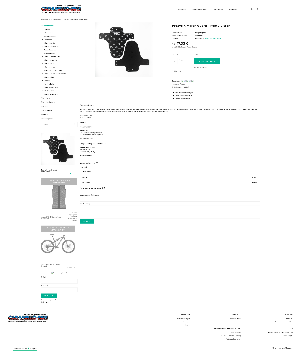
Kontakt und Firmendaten (284, 322)
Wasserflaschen (50, 50)
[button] (182, 93)
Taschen (47, 80)
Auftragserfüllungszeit (233, 339)
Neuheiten (44, 114)
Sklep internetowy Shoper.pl (282, 348)
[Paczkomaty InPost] (59, 273)
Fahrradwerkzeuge (51, 94)
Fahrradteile (45, 98)
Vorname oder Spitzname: (89, 195)
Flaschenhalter (49, 84)
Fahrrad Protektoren (51, 33)
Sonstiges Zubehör (51, 36)
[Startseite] (108, 8)
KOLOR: (175, 54)
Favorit (187, 325)
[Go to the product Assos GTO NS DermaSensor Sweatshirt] (59, 196)
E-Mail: (43, 277)
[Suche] (75, 124)
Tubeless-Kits (49, 91)
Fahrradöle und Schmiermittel (55, 74)
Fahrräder (44, 106)
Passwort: (44, 286)
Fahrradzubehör (47, 26)
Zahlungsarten (236, 332)
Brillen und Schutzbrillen (53, 70)
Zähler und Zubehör (51, 87)
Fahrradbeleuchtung (51, 46)
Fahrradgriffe (48, 63)
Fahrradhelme (49, 77)
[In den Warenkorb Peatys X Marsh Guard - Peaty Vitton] (72, 133)
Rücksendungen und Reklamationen (280, 332)
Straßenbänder (49, 53)
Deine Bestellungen (183, 319)
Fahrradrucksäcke (50, 60)
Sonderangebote (47, 118)
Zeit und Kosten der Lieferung (231, 336)
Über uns (289, 319)
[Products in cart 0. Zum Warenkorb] (247, 9)
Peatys (182, 84)
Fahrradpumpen (50, 67)
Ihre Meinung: (85, 204)
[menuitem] (182, 9)
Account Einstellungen (182, 322)
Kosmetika (47, 29)
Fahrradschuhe (46, 110)
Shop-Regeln (288, 336)
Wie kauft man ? (235, 319)
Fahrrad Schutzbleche (52, 57)
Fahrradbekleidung (48, 102)
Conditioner (48, 40)
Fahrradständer (49, 43)
